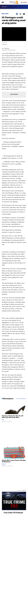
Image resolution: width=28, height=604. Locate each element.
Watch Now (23, 2)
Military (5, 13)
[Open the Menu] (2, 2)
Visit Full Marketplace (21, 398)
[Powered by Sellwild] (24, 490)
